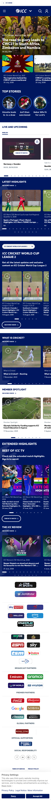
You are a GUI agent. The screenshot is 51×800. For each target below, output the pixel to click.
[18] (29, 575)
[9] (36, 175)
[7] (29, 175)
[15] (18, 575)
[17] (25, 575)
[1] (6, 175)
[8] (32, 175)
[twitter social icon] (34, 757)
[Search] (40, 11)
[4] (18, 175)
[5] (20, 228)
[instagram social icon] (28, 757)
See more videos (10, 325)
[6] (25, 175)
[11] (43, 175)
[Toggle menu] (4, 11)
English (5, 132)
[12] (46, 175)
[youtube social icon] (22, 757)
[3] (13, 228)
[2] (11, 175)
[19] (32, 575)
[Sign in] (46, 11)
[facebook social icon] (17, 757)
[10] (39, 175)
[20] (36, 575)
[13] (48, 228)
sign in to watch (21, 153)
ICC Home (9, 3)
